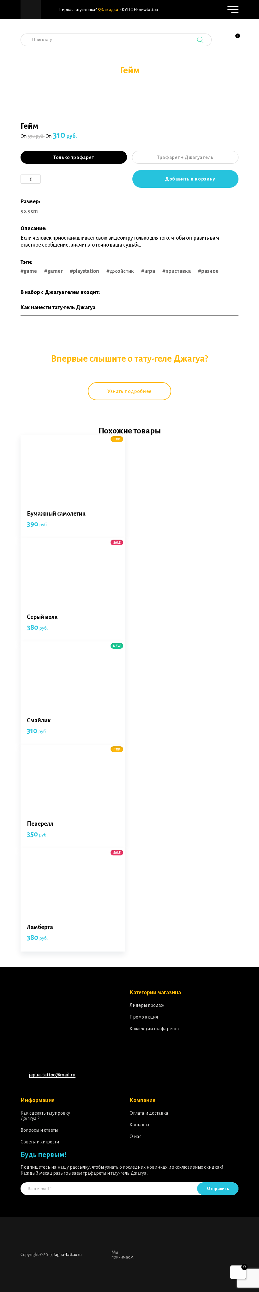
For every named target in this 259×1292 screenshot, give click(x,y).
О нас (136, 1136)
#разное (208, 271)
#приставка (176, 271)
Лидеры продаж (147, 1005)
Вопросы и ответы (39, 1130)
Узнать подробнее (129, 391)
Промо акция (144, 1017)
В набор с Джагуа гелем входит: (60, 292)
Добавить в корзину (190, 178)
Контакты (139, 1124)
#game (29, 271)
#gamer (53, 271)
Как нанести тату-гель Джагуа (58, 307)
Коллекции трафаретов (154, 1028)
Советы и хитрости (40, 1141)
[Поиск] (200, 40)
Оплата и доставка (149, 1113)
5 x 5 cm (29, 211)
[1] (233, 43)
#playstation (84, 271)
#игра (148, 271)
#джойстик (120, 271)
